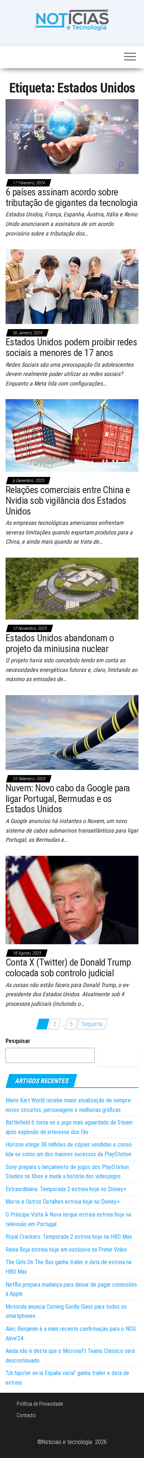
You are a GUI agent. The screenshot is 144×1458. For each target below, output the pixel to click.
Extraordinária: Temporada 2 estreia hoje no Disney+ (66, 1189)
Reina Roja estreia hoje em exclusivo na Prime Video (66, 1249)
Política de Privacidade (40, 1404)
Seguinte (92, 1024)
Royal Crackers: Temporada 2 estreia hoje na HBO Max (69, 1236)
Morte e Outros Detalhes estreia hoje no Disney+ (63, 1201)
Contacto (26, 1415)
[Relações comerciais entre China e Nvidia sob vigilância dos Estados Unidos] (72, 435)
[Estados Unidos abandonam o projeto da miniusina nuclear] (72, 588)
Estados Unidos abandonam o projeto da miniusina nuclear (60, 643)
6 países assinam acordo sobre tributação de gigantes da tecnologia (71, 197)
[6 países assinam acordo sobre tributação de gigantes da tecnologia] (72, 136)
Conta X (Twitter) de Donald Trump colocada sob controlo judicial (68, 968)
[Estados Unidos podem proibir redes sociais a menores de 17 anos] (72, 286)
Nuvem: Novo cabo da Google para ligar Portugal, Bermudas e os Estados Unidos (68, 798)
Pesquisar (18, 1040)
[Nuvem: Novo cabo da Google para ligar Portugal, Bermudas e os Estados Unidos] (72, 732)
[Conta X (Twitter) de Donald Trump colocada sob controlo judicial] (72, 899)
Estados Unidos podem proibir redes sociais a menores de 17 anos (71, 347)
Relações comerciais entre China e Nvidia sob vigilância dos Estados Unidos (68, 500)
